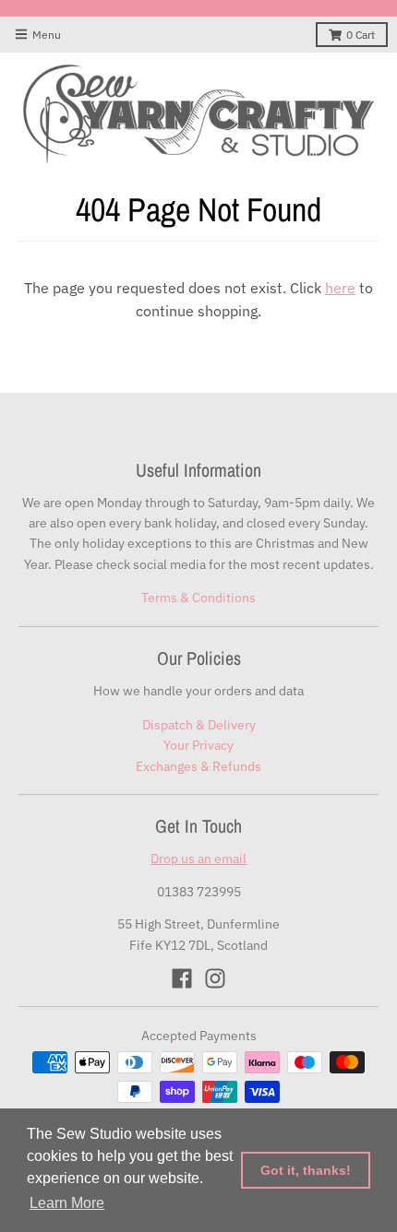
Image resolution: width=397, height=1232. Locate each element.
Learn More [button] (67, 1203)
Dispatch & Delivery (199, 725)
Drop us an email (198, 858)
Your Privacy (198, 745)
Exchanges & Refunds (198, 766)
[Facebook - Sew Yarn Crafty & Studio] (182, 978)
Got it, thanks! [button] (305, 1170)
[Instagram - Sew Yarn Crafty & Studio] (215, 978)
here (340, 287)
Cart (360, 34)
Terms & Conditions (198, 597)
